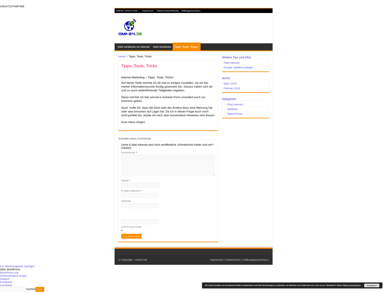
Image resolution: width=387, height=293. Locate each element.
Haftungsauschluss (190, 10)
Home (121, 56)
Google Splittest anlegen (238, 67)
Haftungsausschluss (255, 259)
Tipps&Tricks (234, 113)
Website (126, 201)
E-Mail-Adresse (131, 190)
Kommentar (129, 152)
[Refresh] (127, 219)
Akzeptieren (372, 285)
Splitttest (232, 109)
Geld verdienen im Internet (134, 46)
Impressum (148, 10)
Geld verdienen (162, 46)
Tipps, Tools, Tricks (186, 46)
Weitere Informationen (352, 285)
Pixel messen (232, 62)
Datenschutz (233, 259)
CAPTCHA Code (131, 226)
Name (125, 180)
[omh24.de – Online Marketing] (130, 28)
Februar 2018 (232, 88)
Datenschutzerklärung (167, 10)
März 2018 (230, 83)
